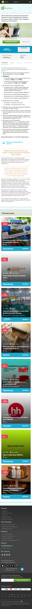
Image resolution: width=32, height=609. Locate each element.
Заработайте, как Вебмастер (9, 526)
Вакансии (4, 515)
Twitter (7, 555)
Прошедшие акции (7, 528)
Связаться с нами (5, 548)
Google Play (15, 565)
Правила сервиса (6, 517)
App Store (5, 565)
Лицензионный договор (8, 536)
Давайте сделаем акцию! (8, 524)
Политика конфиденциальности (10, 540)
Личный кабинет (30, 2)
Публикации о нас (7, 513)
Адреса (12, 63)
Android (3, 69)
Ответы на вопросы (7, 519)
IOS (23, 68)
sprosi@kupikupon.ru (7, 546)
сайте (16, 121)
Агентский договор (7, 534)
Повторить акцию (11, 42)
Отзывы (19, 63)
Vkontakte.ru (4, 555)
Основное (5, 63)
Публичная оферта (7, 538)
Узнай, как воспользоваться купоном (14, 143)
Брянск (16, 2)
